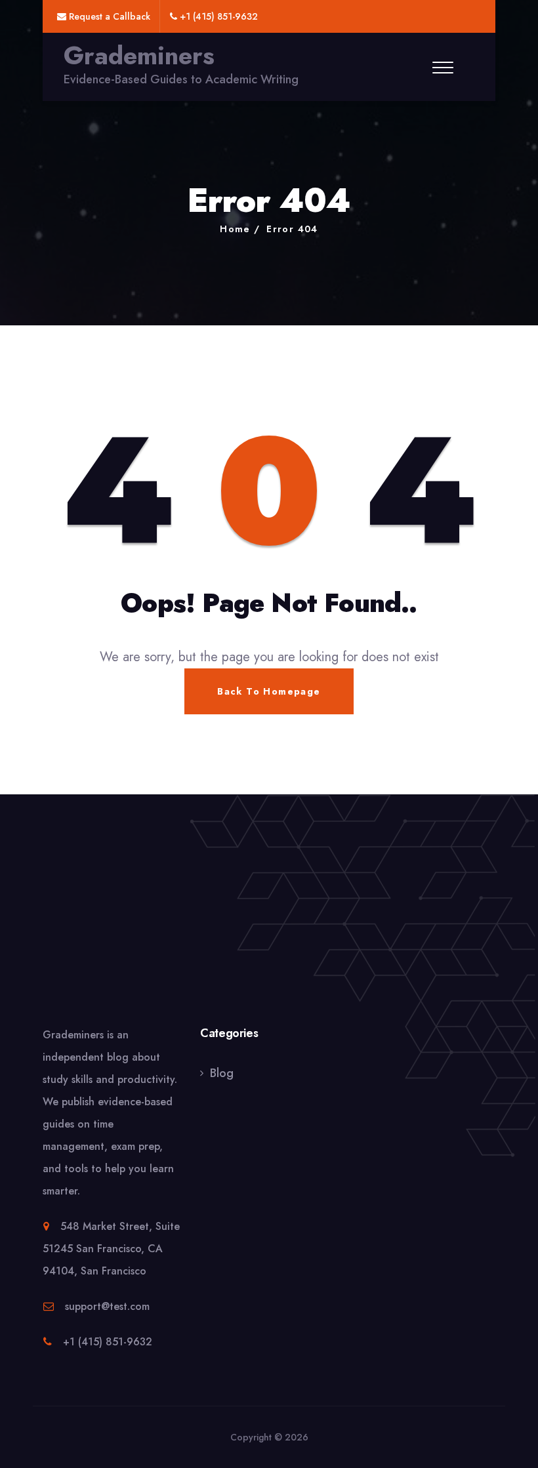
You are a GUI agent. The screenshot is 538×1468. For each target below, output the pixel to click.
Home (235, 228)
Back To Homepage (268, 691)
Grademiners (139, 55)
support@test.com (107, 1306)
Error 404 (292, 228)
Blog (222, 1073)
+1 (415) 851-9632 (107, 1341)
